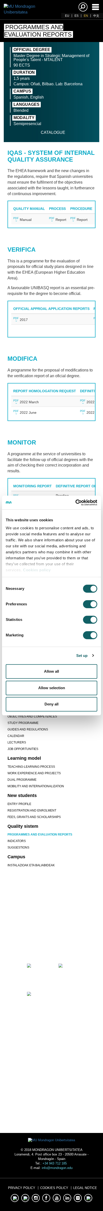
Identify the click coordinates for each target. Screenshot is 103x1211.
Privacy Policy (21, 1187)
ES (76, 15)
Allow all (51, 671)
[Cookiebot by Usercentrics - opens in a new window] (75, 502)
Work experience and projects (34, 773)
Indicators (17, 841)
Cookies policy (36, 570)
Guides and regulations (28, 729)
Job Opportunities (23, 749)
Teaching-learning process (31, 766)
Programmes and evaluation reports (40, 834)
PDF (16, 218)
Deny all (51, 704)
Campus (16, 856)
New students (22, 795)
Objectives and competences (32, 716)
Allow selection (51, 688)
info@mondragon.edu (57, 1168)
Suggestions (18, 847)
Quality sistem (23, 826)
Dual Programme (22, 779)
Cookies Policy (54, 1187)
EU (67, 15)
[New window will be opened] (35, 944)
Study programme (23, 723)
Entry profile (19, 804)
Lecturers (17, 742)
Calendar (16, 736)
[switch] (90, 604)
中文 (96, 15)
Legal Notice (85, 1187)
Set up (82, 655)
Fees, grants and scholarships (34, 817)
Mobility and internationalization (36, 786)
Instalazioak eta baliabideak (31, 865)
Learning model (24, 758)
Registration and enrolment (32, 810)
